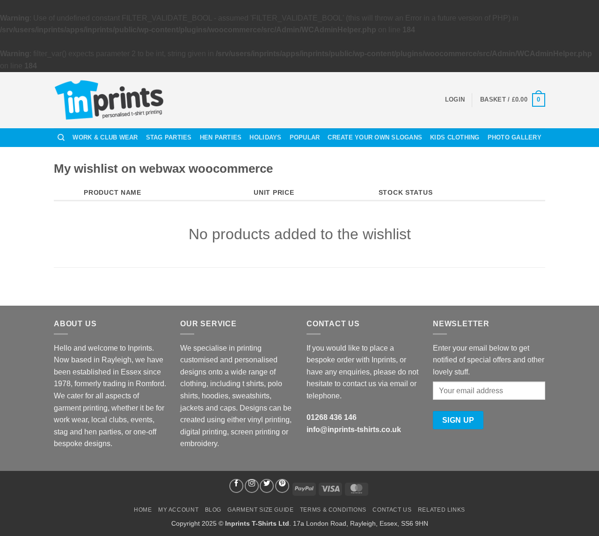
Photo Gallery (514, 137)
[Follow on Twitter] (267, 486)
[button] (455, 99)
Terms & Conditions (333, 510)
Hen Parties (221, 137)
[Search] (61, 138)
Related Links (441, 510)
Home (143, 510)
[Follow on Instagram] (252, 486)
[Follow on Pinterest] (282, 486)
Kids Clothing (454, 137)
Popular (305, 137)
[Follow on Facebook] (236, 486)
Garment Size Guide (260, 510)
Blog (213, 510)
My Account (178, 510)
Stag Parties (169, 137)
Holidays (265, 137)
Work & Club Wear (105, 137)
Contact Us (392, 510)
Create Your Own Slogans (375, 137)
